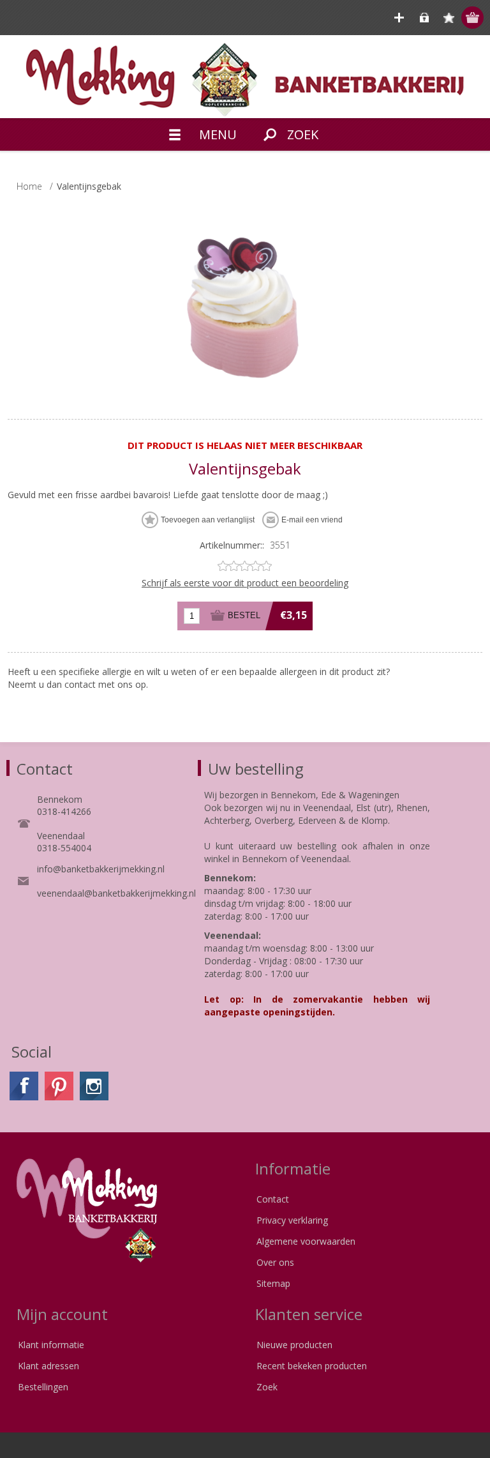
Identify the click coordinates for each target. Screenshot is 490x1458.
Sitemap (273, 1283)
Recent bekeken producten (311, 1366)
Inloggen (424, 17)
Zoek (267, 1387)
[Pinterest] (59, 1086)
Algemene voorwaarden (305, 1241)
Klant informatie (51, 1345)
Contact (272, 1199)
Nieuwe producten (294, 1345)
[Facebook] (24, 1086)
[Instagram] (94, 1086)
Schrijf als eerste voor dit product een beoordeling (245, 583)
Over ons (275, 1262)
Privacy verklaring (292, 1220)
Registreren (399, 17)
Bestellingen (43, 1387)
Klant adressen (48, 1366)
